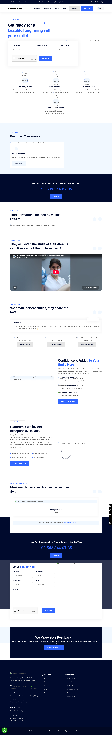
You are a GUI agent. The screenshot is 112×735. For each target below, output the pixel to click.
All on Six (70, 685)
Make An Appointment (68, 401)
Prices (46, 693)
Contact (74, 8)
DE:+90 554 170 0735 (16, 720)
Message (15, 589)
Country (37, 580)
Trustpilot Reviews (56, 344)
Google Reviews (25, 344)
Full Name (17, 45)
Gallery (57, 8)
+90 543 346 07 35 (55, 189)
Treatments (47, 8)
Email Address (64, 45)
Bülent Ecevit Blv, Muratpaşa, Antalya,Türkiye (51, 2)
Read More (18, 163)
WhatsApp (87, 8)
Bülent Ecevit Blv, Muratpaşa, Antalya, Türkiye (24, 696)
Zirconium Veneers (72, 689)
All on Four (70, 682)
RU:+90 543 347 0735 (16, 723)
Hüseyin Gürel (56, 510)
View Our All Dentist (70, 522)
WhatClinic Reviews (87, 344)
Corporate (37, 8)
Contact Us (56, 196)
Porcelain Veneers (72, 693)
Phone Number (42, 45)
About (45, 678)
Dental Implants (71, 678)
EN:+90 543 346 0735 (16, 718)
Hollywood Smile (72, 696)
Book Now (45, 58)
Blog (64, 8)
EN (101, 8)
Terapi (83, 731)
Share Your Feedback (54, 647)
